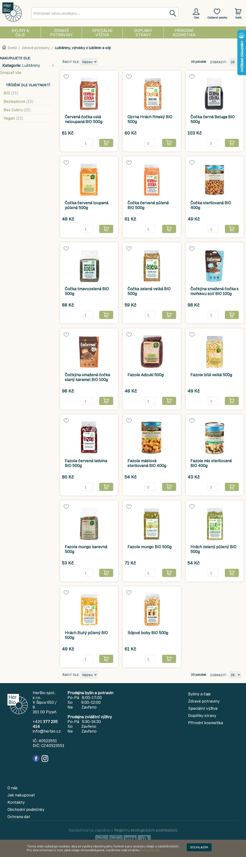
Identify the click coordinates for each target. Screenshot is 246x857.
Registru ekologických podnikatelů (146, 830)
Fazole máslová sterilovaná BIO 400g (147, 463)
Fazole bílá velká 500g (211, 374)
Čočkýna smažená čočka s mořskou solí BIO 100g (215, 291)
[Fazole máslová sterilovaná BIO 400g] (151, 438)
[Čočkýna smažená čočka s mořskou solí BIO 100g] (214, 266)
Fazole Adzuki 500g (146, 374)
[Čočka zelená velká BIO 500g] (151, 266)
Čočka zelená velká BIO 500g (149, 291)
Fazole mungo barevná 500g (86, 549)
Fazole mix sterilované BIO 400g (211, 463)
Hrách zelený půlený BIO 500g (213, 549)
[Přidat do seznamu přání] (66, 76)
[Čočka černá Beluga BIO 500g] (214, 94)
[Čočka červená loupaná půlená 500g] (89, 180)
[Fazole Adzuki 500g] (151, 352)
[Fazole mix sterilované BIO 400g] (214, 438)
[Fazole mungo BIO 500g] (151, 524)
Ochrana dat (150, 850)
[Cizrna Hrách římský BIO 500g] (151, 94)
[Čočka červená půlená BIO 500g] (151, 180)
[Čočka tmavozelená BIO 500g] (89, 266)
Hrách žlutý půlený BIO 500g (86, 635)
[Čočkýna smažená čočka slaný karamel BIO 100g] (89, 352)
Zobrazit (218, 62)
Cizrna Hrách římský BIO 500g (150, 119)
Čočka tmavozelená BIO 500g (87, 291)
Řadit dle (70, 62)
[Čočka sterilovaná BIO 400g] (214, 180)
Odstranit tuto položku (52, 65)
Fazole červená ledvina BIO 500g (86, 463)
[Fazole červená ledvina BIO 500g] (89, 438)
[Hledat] (173, 13)
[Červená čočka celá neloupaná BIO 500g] (89, 94)
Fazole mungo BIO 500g (150, 546)
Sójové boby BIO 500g (148, 632)
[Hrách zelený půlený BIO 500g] (214, 524)
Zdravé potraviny (36, 48)
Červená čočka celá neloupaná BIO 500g (83, 119)
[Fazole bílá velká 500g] (214, 352)
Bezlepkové (18, 101)
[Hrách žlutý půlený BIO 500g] (89, 610)
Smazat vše (10, 72)
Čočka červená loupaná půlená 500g (86, 205)
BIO (11, 93)
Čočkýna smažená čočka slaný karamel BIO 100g (87, 377)
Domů (12, 48)
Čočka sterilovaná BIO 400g (211, 205)
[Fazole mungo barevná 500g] (89, 524)
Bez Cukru (17, 109)
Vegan (13, 118)
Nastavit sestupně (102, 62)
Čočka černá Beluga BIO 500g (213, 119)
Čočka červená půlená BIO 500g (148, 205)
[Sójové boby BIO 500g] (151, 610)
